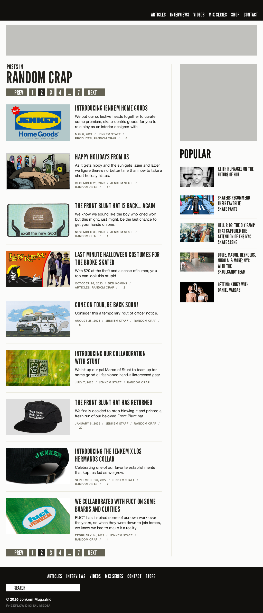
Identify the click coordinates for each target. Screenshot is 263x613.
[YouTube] (240, 6)
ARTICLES (158, 15)
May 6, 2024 (83, 134)
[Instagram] (229, 6)
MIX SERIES (218, 15)
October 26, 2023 (89, 283)
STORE (150, 576)
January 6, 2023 (87, 423)
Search (9, 587)
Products (83, 138)
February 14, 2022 (89, 535)
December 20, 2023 (90, 183)
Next (92, 92)
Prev (18, 92)
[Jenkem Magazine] (43, 10)
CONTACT (251, 15)
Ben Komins (117, 283)
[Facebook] (213, 6)
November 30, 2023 (90, 231)
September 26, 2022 (91, 480)
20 (78, 427)
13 (106, 187)
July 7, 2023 (84, 382)
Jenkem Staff (109, 134)
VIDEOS (199, 15)
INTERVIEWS (179, 15)
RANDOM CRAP (39, 74)
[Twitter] (220, 6)
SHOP (235, 15)
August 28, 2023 (87, 320)
